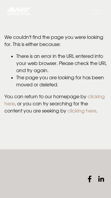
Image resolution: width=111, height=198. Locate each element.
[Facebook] (89, 179)
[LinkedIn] (100, 179)
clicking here (81, 111)
